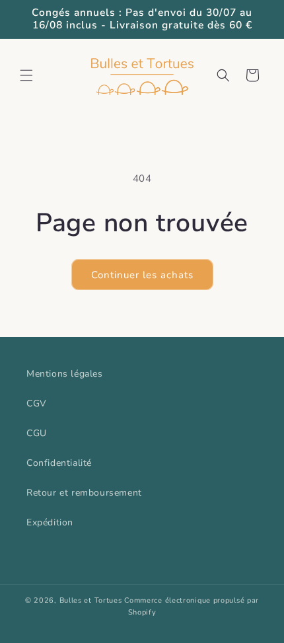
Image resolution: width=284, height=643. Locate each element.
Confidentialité (59, 463)
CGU (36, 433)
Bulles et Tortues (90, 600)
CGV (36, 403)
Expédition (49, 522)
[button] (26, 75)
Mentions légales (64, 373)
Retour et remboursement (84, 492)
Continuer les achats (142, 275)
